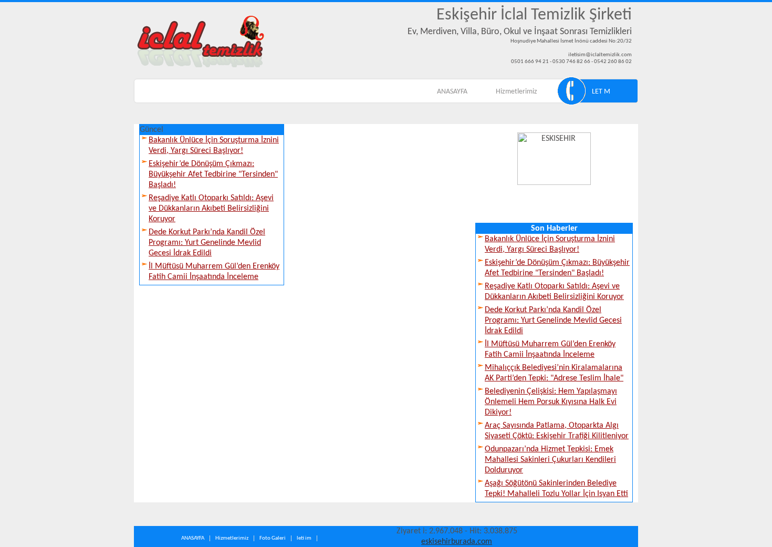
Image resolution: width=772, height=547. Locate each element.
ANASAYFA (452, 92)
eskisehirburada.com (456, 542)
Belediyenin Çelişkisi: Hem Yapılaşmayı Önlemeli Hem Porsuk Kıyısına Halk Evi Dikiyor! (551, 402)
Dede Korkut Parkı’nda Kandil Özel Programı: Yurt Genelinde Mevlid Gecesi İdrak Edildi (207, 242)
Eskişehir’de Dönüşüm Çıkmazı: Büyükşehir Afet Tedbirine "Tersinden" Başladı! (213, 174)
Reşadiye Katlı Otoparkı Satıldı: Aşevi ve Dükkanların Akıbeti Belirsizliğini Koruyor (211, 208)
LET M (601, 92)
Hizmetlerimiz (516, 92)
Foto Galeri (272, 538)
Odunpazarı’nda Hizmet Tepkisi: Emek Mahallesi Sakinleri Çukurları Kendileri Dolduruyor (550, 459)
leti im (304, 538)
